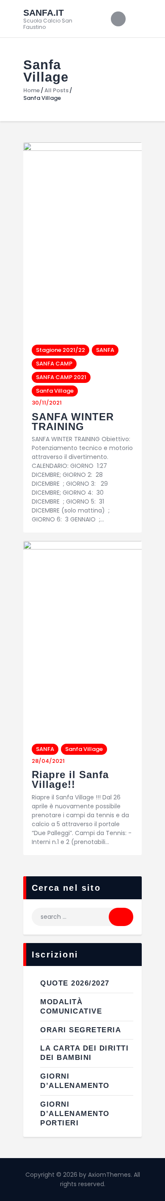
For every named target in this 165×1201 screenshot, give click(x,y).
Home (31, 90)
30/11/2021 (47, 403)
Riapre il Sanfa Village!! (70, 779)
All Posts (56, 90)
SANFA (105, 350)
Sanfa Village (55, 391)
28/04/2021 (48, 761)
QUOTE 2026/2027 (75, 983)
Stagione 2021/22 (60, 350)
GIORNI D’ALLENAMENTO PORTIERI (75, 1113)
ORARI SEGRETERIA (80, 1030)
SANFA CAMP (54, 364)
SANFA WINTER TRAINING (73, 421)
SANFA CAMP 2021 (61, 377)
